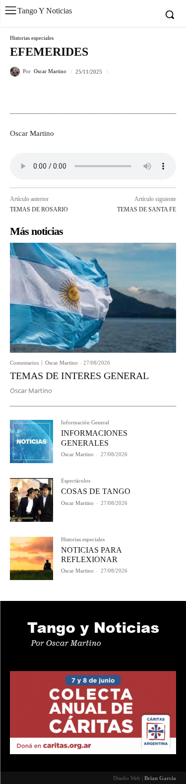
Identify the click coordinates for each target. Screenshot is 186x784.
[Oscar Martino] (16, 72)
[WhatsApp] (88, 95)
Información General (85, 422)
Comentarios (24, 363)
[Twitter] (43, 95)
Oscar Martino (50, 71)
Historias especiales (32, 38)
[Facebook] (20, 95)
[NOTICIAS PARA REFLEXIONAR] (31, 558)
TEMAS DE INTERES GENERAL (79, 375)
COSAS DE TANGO (95, 491)
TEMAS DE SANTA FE (146, 209)
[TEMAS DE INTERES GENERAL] (93, 298)
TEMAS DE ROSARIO (39, 209)
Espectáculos (75, 481)
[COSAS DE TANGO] (31, 499)
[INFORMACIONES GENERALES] (31, 441)
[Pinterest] (65, 95)
